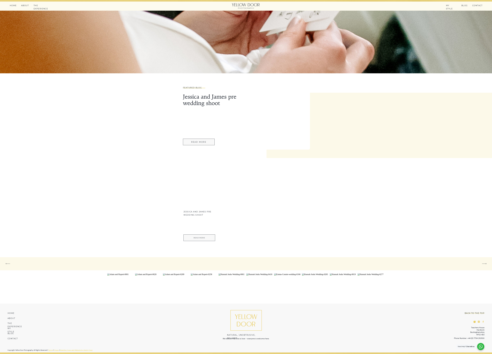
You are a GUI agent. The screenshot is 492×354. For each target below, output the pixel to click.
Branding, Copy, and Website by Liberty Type (76, 350)
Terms (50, 350)
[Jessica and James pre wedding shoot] (199, 190)
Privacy (56, 350)
